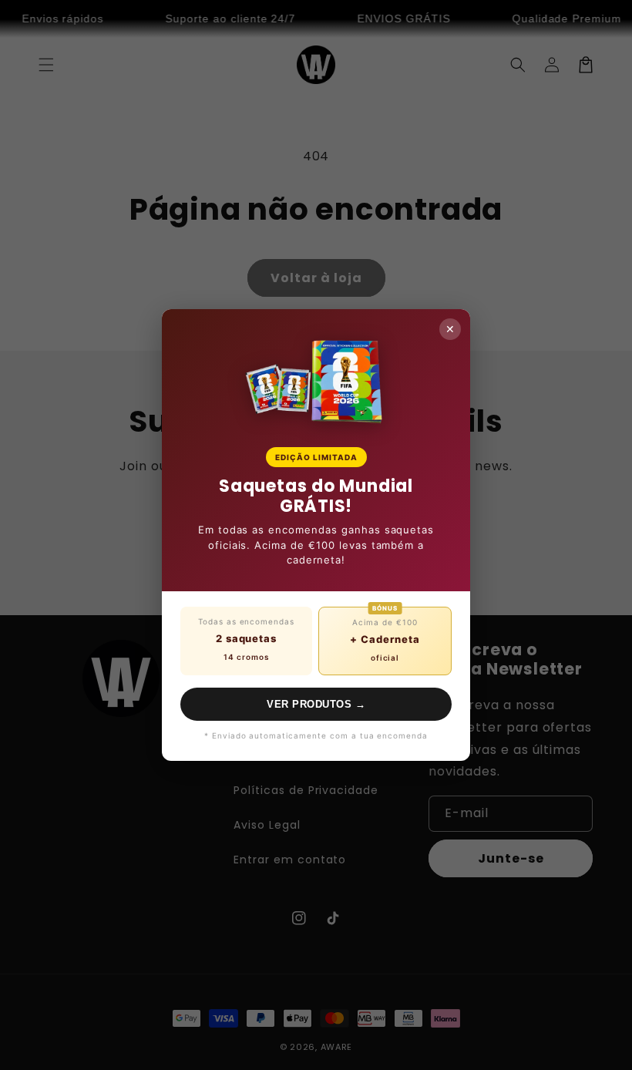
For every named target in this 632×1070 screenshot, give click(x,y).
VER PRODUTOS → (316, 704)
